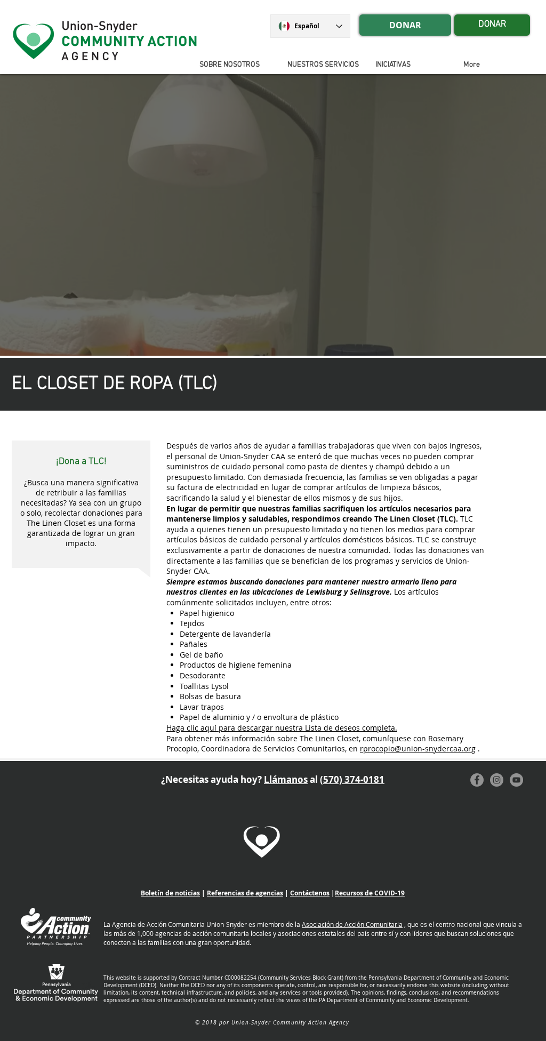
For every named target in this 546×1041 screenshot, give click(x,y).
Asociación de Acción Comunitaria (352, 924)
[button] (411, 65)
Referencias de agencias (245, 893)
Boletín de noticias (170, 893)
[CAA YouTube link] (516, 780)
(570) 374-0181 (352, 779)
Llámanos (286, 779)
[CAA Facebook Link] (477, 780)
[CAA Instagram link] (496, 780)
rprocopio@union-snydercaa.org (418, 748)
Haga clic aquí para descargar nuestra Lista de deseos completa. (281, 728)
